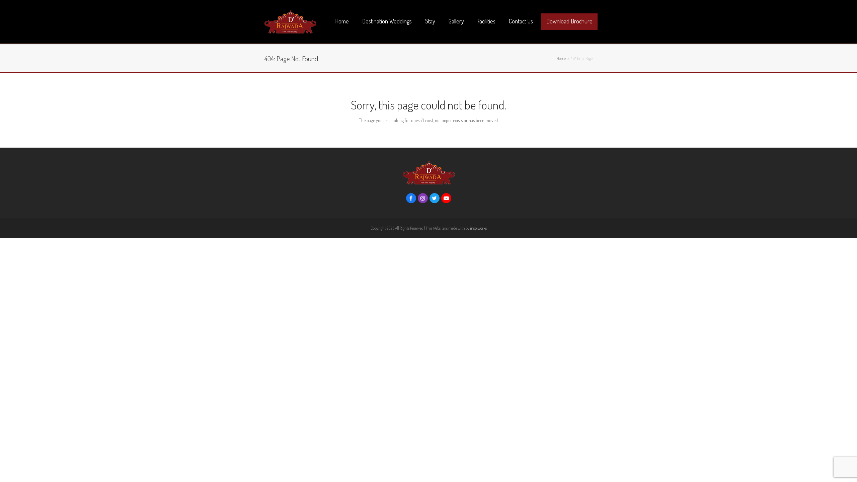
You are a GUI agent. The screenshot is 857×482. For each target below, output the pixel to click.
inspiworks (478, 228)
